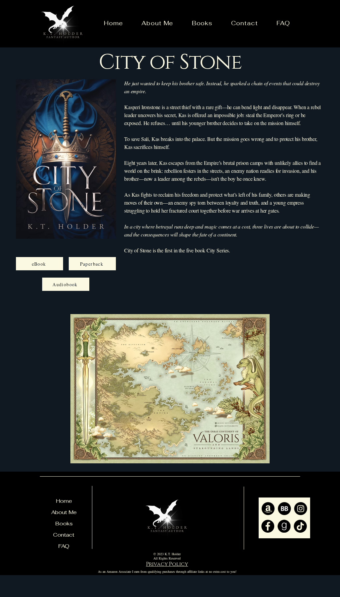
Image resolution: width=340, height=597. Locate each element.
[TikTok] (300, 526)
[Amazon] (268, 508)
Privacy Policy (167, 564)
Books (64, 523)
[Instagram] (300, 508)
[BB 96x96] (284, 508)
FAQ (63, 546)
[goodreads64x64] (284, 526)
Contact (63, 534)
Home (64, 501)
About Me (64, 512)
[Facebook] (267, 526)
